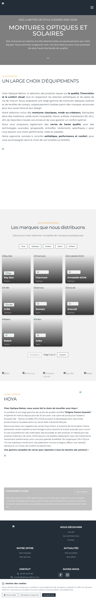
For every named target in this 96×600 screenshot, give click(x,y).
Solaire (48, 246)
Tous (23, 246)
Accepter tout (49, 595)
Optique (35, 246)
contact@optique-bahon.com (26, 577)
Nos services (25, 557)
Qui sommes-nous (71, 536)
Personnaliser (11, 595)
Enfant (72, 246)
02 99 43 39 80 (26, 574)
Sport (60, 246)
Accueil (71, 532)
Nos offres (71, 557)
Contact (71, 540)
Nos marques (25, 553)
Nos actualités (71, 553)
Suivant (62, 355)
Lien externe (82, 492)
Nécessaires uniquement (30, 595)
